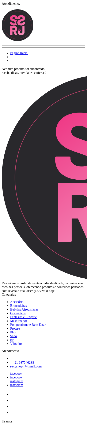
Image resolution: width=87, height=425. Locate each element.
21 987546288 (24, 362)
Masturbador (18, 321)
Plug (13, 332)
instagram (16, 381)
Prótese (15, 328)
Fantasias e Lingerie (23, 317)
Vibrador (16, 343)
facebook (16, 373)
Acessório (16, 302)
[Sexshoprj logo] (17, 40)
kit (12, 340)
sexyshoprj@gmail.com (26, 366)
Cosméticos (18, 313)
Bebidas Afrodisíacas (24, 309)
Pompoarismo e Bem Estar (28, 324)
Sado (13, 336)
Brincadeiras (18, 305)
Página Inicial (19, 53)
